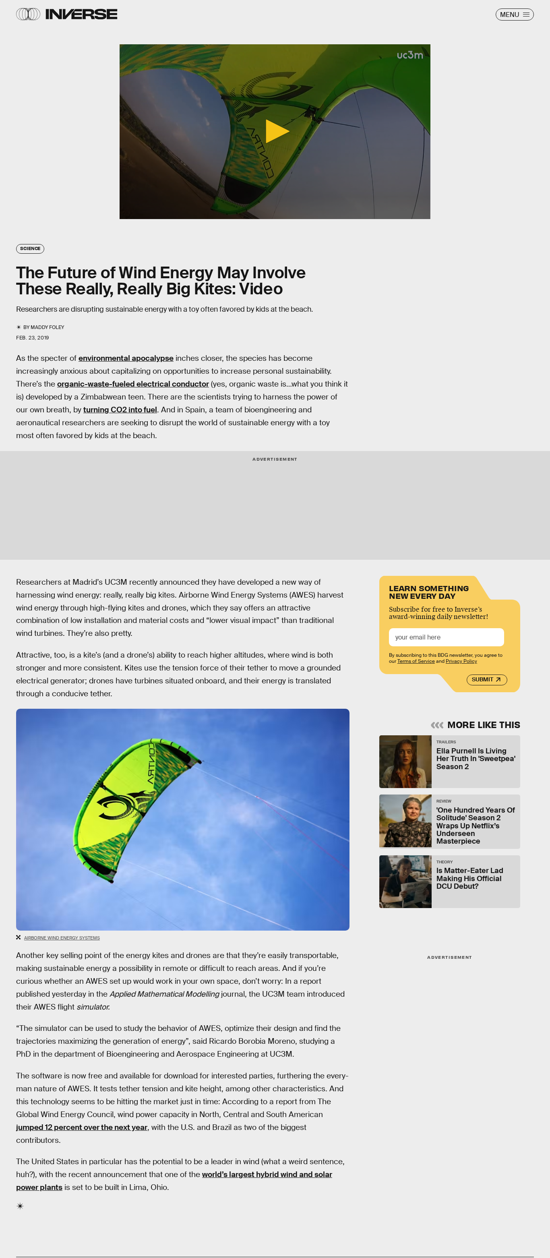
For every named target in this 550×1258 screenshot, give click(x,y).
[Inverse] (81, 14)
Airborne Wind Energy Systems (62, 938)
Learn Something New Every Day (429, 591)
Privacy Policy (461, 661)
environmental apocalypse (126, 358)
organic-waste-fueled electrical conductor (133, 384)
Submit (482, 679)
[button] (275, 131)
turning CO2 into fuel (120, 410)
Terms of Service (416, 661)
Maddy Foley (47, 327)
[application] (275, 131)
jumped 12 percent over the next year (81, 1127)
